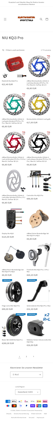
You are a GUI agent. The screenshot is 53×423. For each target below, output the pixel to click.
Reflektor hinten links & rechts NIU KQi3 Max (39, 341)
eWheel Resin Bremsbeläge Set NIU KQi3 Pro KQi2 (13, 271)
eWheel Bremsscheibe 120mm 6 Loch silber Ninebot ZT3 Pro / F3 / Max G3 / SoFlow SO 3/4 (13, 197)
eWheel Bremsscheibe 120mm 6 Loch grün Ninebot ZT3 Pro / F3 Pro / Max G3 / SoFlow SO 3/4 (13, 121)
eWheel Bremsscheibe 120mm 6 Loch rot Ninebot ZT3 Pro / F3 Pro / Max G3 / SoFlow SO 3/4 (14, 159)
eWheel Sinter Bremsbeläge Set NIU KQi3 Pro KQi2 (38, 234)
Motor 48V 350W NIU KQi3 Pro (12, 340)
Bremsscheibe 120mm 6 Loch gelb (38, 119)
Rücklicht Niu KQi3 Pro (10, 81)
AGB (45, 414)
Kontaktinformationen (18, 417)
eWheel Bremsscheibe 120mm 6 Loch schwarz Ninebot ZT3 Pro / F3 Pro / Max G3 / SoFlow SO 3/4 (39, 159)
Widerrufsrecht (36, 414)
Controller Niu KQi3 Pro (35, 195)
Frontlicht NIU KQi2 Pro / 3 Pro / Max (38, 271)
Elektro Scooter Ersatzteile (25, 410)
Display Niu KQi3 (8, 233)
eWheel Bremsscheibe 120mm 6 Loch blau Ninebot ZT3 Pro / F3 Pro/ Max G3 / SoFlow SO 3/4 (38, 83)
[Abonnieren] (40, 375)
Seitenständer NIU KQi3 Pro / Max (38, 306)
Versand (31, 417)
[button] (5, 19)
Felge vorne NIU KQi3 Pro (11, 306)
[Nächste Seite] (33, 356)
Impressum (40, 417)
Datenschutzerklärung (21, 414)
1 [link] (19, 356)
